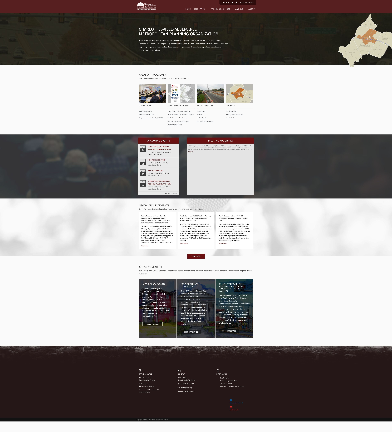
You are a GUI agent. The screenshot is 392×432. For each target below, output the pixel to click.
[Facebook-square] (236, 2)
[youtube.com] (231, 406)
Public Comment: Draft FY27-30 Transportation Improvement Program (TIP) (233, 218)
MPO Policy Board (155, 170)
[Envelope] (232, 2)
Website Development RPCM (158, 420)
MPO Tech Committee (156, 160)
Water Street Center (154, 165)
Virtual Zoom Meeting (155, 154)
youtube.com (234, 410)
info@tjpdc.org (187, 388)
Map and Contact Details (186, 391)
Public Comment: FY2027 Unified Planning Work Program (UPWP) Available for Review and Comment (195, 218)
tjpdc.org (190, 151)
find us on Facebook (236, 403)
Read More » (145, 246)
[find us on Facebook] (231, 400)
